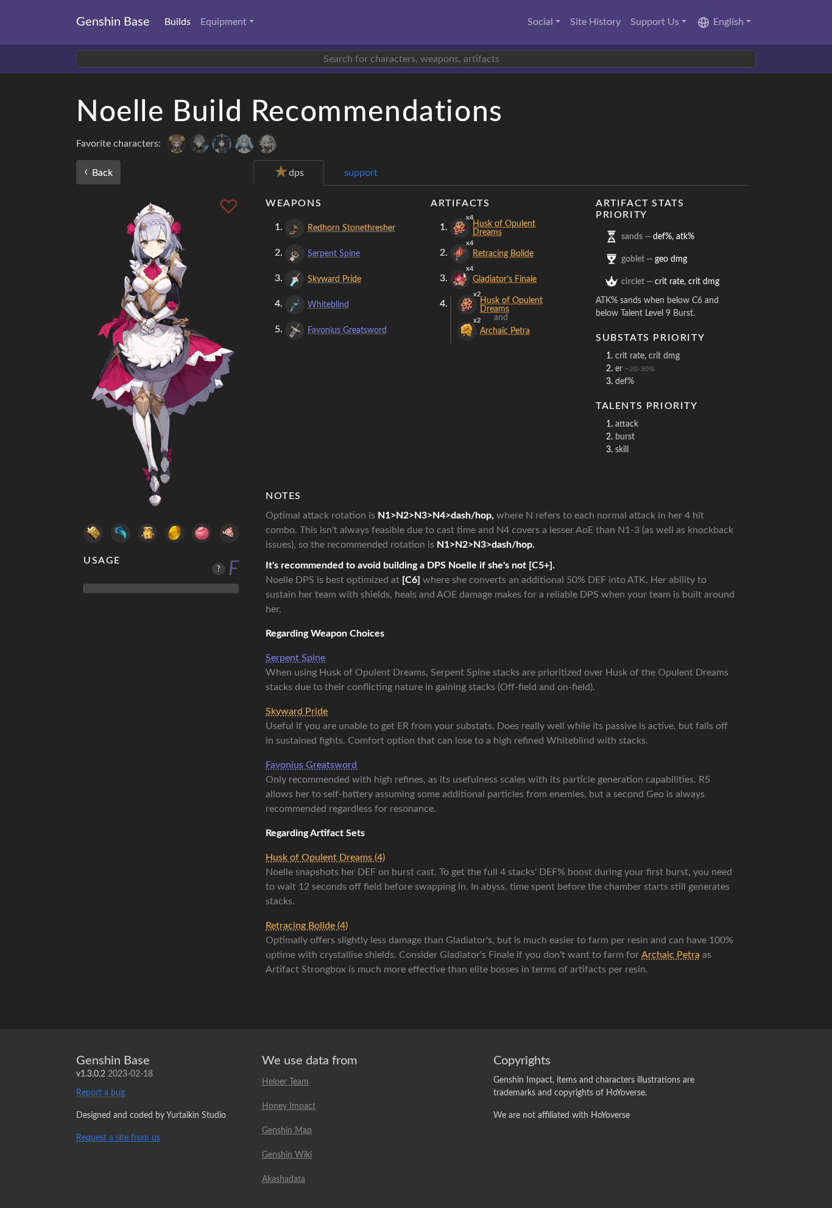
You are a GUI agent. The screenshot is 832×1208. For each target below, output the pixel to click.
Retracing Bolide (503, 254)
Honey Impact (289, 1106)
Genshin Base (113, 22)
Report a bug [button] (100, 1093)
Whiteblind (328, 305)
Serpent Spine (334, 254)
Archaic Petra (505, 331)
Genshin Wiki (287, 1155)
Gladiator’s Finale (505, 279)
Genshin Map (287, 1130)
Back (98, 171)
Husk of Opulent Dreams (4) (325, 857)
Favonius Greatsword (347, 330)
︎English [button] (728, 22)
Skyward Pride (334, 279)
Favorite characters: (118, 143)
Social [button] (540, 22)
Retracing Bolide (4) (307, 925)
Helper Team (285, 1082)
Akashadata (283, 1179)
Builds (177, 22)
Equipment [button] (223, 22)
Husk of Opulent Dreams (504, 228)
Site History (595, 22)
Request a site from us (118, 1138)
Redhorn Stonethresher (351, 228)
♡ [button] (229, 207)
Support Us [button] (654, 22)
